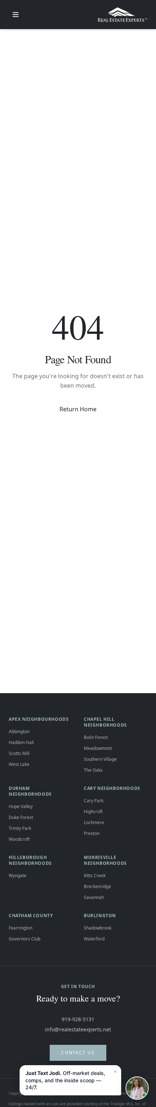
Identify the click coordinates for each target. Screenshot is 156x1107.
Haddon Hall (21, 742)
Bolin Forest (96, 737)
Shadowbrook (97, 928)
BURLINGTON (100, 915)
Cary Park (93, 801)
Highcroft (93, 811)
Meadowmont (98, 748)
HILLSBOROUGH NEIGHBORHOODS (30, 860)
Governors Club (24, 939)
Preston (91, 833)
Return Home (78, 409)
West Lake (19, 764)
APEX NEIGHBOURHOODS (39, 719)
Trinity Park (20, 828)
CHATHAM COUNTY (31, 915)
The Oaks (93, 770)
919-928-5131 (78, 1019)
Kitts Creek (95, 875)
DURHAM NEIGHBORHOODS (30, 791)
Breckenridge (97, 886)
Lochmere (94, 822)
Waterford (94, 939)
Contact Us (78, 1053)
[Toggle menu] (15, 14)
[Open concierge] (137, 1088)
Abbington (19, 731)
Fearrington (20, 928)
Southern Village (100, 759)
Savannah (94, 897)
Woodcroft (19, 839)
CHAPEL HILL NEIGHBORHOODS (105, 722)
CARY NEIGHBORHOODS (112, 788)
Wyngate (17, 875)
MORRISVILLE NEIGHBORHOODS (105, 860)
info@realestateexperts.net (78, 1029)
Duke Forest (21, 817)
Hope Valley (21, 806)
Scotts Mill (19, 753)
